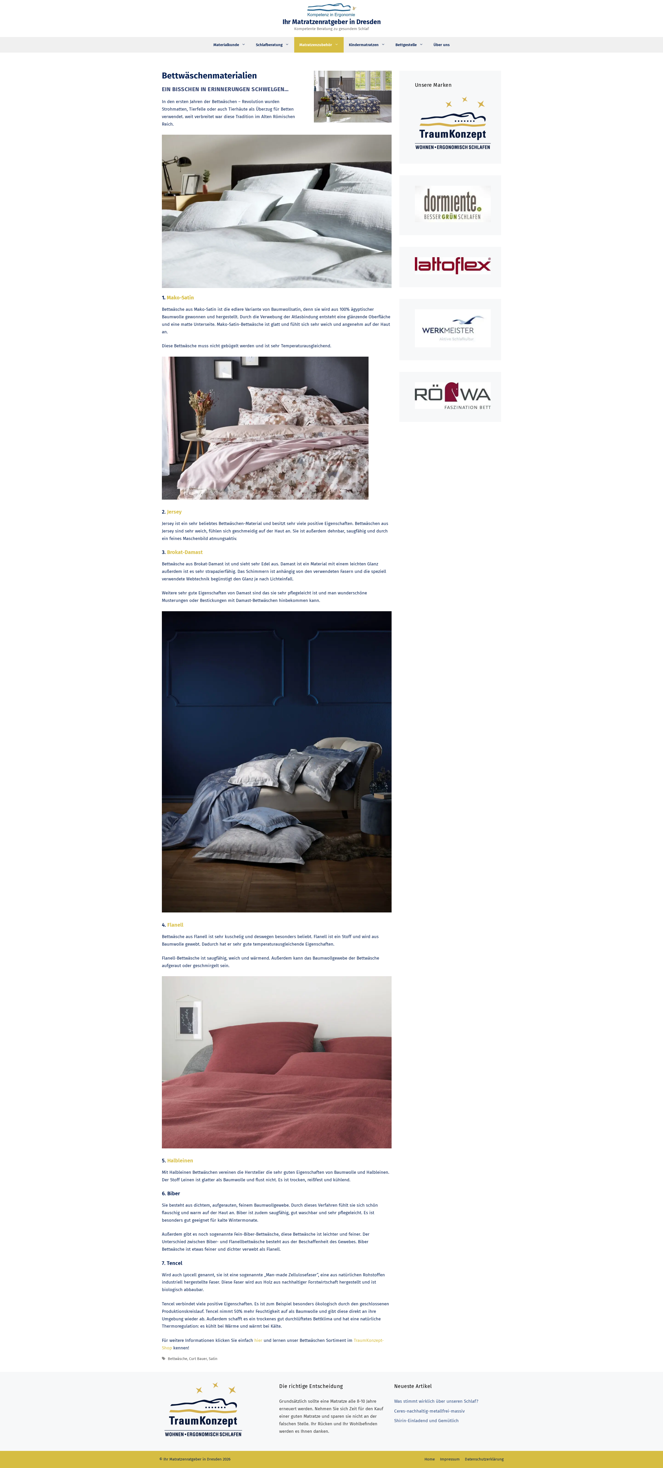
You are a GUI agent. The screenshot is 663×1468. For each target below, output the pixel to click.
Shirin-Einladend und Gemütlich (426, 1420)
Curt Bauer (198, 1358)
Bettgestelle (406, 44)
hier (258, 1340)
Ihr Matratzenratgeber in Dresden (332, 22)
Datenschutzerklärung (484, 1459)
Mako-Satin (180, 297)
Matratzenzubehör (315, 44)
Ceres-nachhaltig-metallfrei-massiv (429, 1411)
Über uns (442, 44)
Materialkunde (226, 44)
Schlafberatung (269, 44)
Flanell (175, 925)
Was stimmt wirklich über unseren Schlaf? (436, 1401)
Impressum (450, 1459)
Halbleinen (179, 1160)
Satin (213, 1358)
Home (429, 1459)
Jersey (174, 512)
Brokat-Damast (185, 552)
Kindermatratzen (364, 44)
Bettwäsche (177, 1358)
